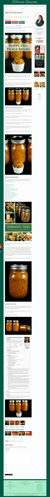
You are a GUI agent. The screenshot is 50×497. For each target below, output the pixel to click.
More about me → (39, 33)
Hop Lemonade (7, 191)
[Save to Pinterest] (0, 245)
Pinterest (25, 307)
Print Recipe (27, 343)
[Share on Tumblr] (0, 252)
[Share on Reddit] (0, 246)
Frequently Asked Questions (10, 486)
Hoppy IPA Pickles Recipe (9, 198)
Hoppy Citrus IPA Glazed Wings (10, 196)
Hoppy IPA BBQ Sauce (8, 197)
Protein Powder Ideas (39, 486)
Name (6, 464)
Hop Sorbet (7, 199)
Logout (40, 97)
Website (6, 471)
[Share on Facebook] (0, 250)
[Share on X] (0, 249)
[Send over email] (0, 248)
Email (6, 467)
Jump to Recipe (18, 25)
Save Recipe (27, 346)
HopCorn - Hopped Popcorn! (9, 187)
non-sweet (9, 79)
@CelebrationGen (17, 307)
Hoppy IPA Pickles (23, 75)
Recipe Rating (7, 448)
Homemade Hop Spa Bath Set (9, 185)
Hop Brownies (7, 186)
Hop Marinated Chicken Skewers (10, 192)
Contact (10, 487)
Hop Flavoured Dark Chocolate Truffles (11, 190)
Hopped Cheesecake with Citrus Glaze (11, 193)
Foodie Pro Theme (31, 495)
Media (10, 488)
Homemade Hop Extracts (9, 184)
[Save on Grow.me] (26, 21)
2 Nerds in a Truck (40, 487)
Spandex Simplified (40, 488)
